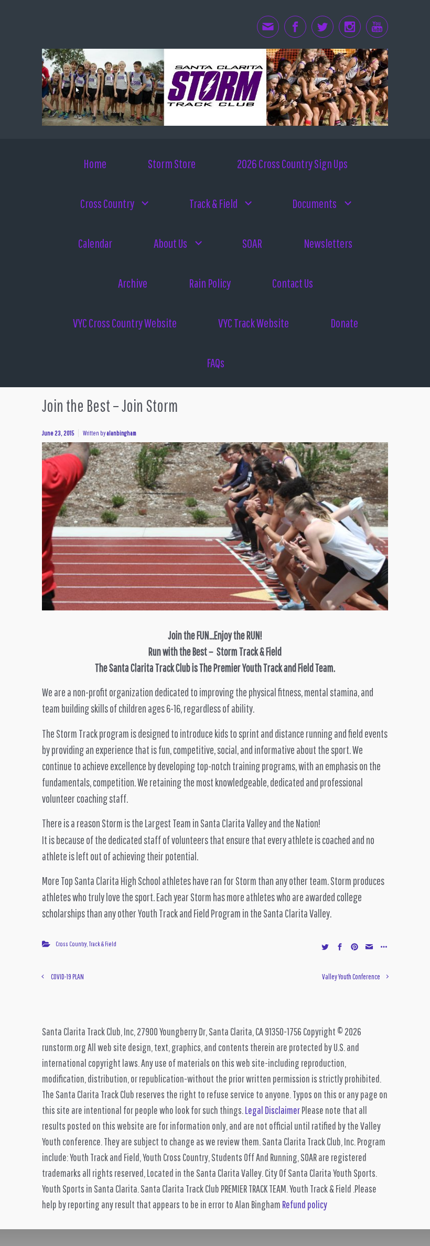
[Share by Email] (369, 946)
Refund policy (304, 1204)
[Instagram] (350, 27)
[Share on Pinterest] (354, 946)
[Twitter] (322, 27)
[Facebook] (295, 27)
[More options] (382, 946)
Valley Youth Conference (351, 976)
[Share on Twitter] (325, 946)
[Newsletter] (268, 27)
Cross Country (71, 944)
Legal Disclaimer (272, 1110)
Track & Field (102, 944)
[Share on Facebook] (340, 946)
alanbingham (121, 433)
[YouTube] (377, 27)
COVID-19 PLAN (67, 976)
